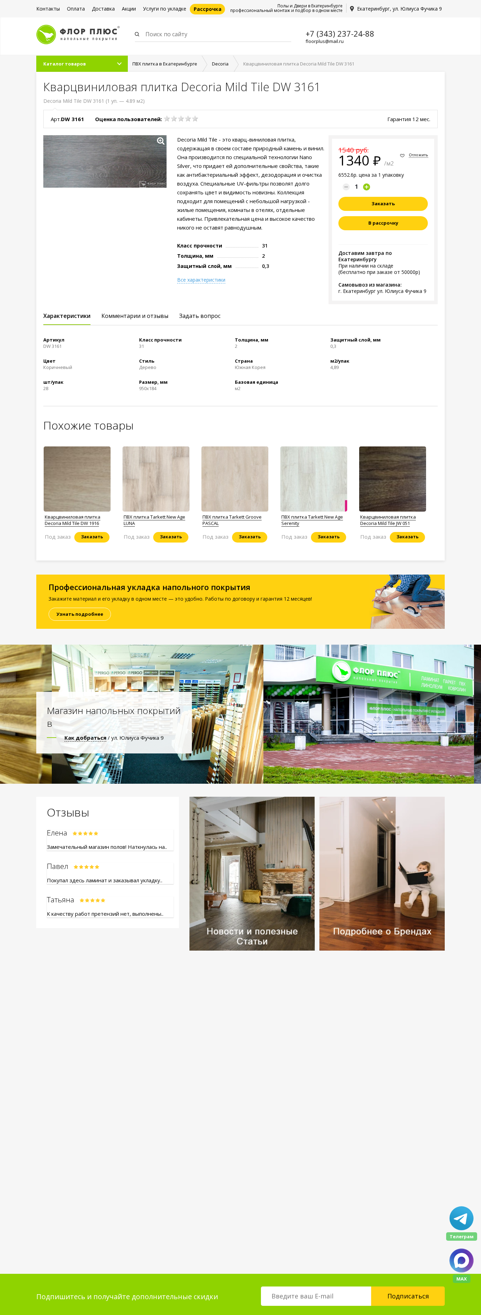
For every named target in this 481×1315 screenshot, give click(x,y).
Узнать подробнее (79, 614)
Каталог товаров (64, 64)
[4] (188, 118)
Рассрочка (207, 9)
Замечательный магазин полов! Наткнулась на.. (107, 846)
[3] (181, 118)
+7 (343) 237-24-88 (340, 33)
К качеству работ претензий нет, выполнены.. (105, 913)
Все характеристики (201, 280)
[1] (166, 118)
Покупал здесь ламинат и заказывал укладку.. (104, 880)
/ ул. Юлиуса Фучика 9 (114, 737)
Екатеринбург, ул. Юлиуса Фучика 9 (399, 8)
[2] (173, 118)
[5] (195, 118)
